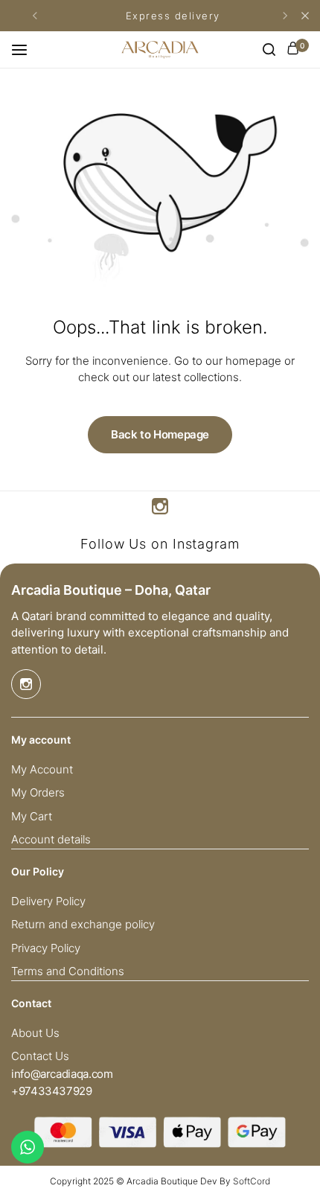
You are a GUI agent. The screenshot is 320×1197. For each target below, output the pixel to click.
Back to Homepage (160, 434)
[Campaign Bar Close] (305, 15)
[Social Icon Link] (160, 506)
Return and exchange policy (83, 924)
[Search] (269, 50)
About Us (35, 1033)
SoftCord (251, 1181)
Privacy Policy (45, 948)
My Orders (38, 792)
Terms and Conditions (67, 971)
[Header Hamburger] (26, 49)
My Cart (31, 816)
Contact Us (40, 1056)
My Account (42, 769)
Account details (51, 839)
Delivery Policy (48, 901)
